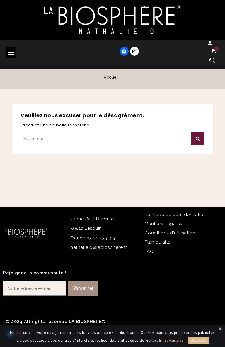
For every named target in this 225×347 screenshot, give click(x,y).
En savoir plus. (172, 341)
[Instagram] (134, 51)
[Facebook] (124, 51)
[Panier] (214, 51)
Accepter (198, 341)
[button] (212, 60)
